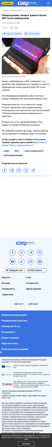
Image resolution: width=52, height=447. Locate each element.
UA (11, 28)
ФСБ (17, 151)
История (6, 283)
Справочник (7, 294)
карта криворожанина (13, 155)
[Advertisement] (26, 204)
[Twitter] (26, 170)
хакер (6, 151)
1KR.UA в (14, 34)
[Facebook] (4, 170)
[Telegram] (11, 170)
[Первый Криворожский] (28, 3)
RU (16, 28)
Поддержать (7, 3)
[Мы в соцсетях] (12, 253)
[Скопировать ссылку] (33, 170)
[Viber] (18, 170)
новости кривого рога (34, 151)
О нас (28, 277)
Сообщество (32, 283)
